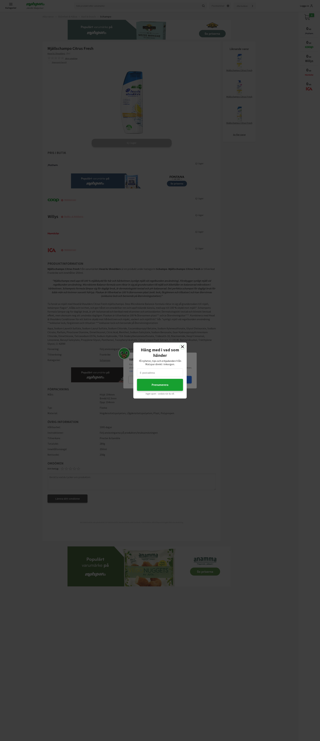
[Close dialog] (182, 347)
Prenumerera (160, 385)
